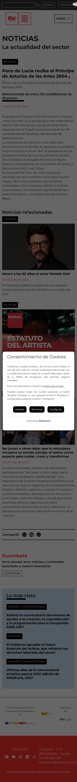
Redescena (44, 421)
